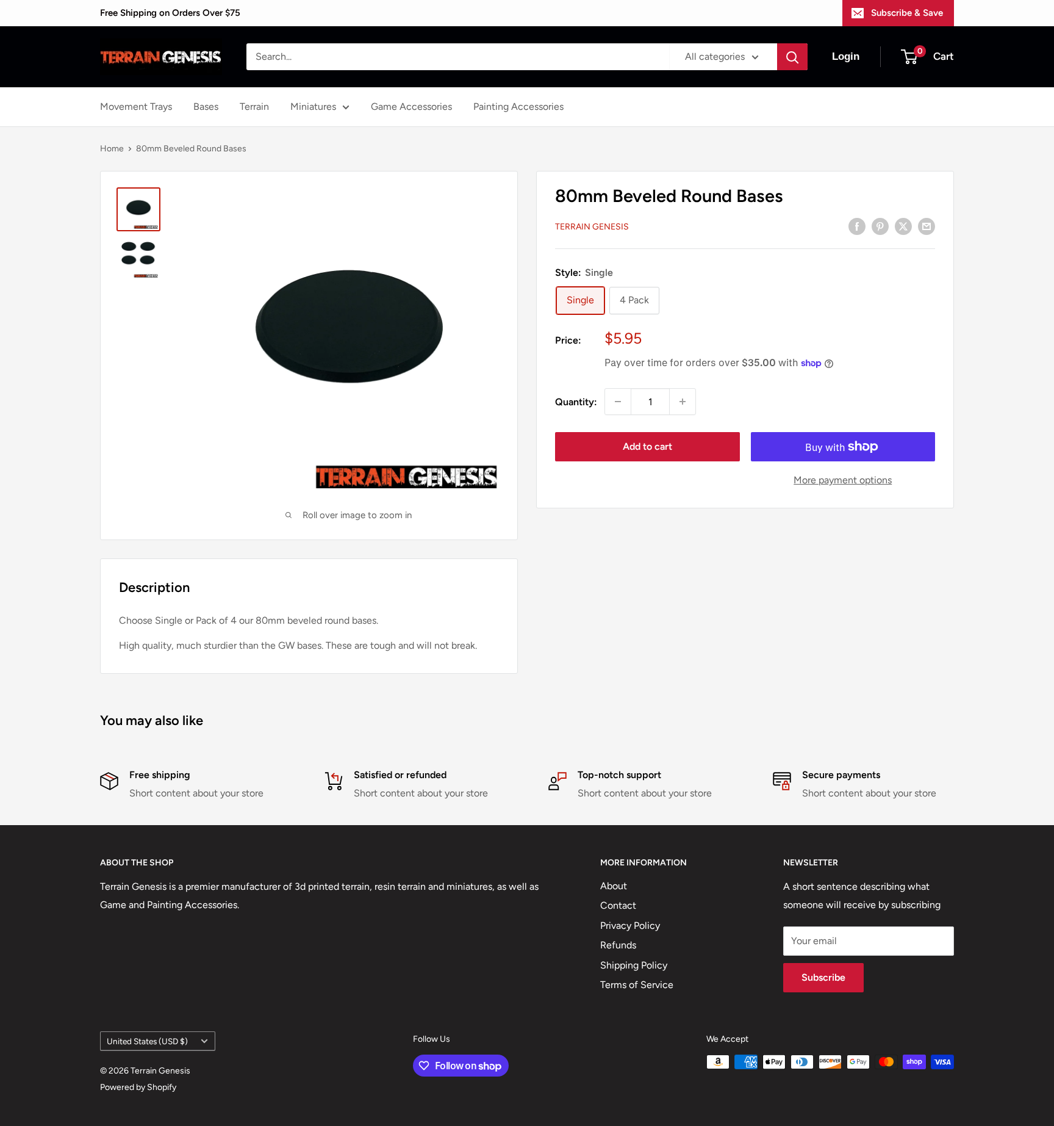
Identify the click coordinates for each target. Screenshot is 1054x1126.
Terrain (254, 106)
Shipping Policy (633, 965)
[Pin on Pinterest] (880, 226)
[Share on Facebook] (857, 226)
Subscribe (823, 977)
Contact (618, 905)
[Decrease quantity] (618, 401)
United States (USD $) (147, 1041)
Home (112, 148)
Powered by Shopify (138, 1087)
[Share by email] (926, 226)
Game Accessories (411, 106)
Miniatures (313, 106)
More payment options (843, 480)
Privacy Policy (630, 925)
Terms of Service (636, 985)
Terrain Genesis (592, 227)
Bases (205, 106)
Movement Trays (136, 106)
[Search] (792, 56)
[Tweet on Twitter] (903, 226)
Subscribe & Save (907, 12)
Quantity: (576, 402)
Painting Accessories (518, 106)
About (613, 886)
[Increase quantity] (682, 401)
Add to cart (647, 446)
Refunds (618, 945)
